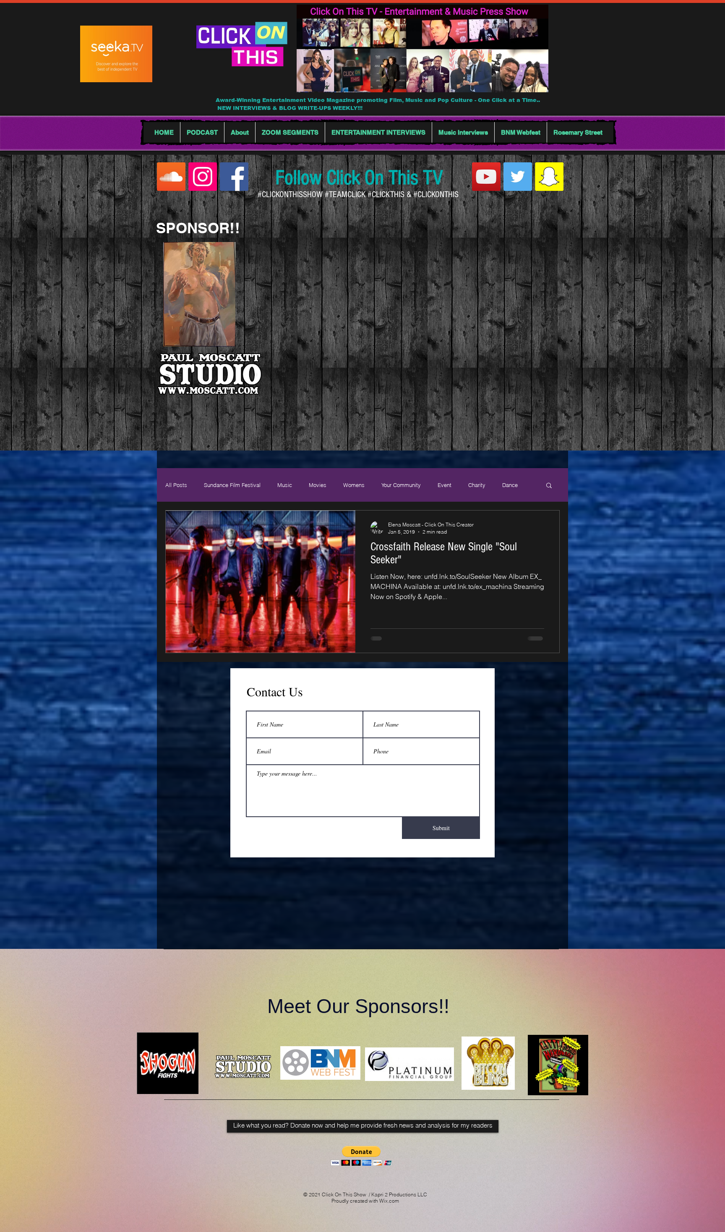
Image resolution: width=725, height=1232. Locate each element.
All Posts (176, 485)
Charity (476, 485)
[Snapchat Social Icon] (549, 176)
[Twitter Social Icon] (517, 176)
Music (284, 485)
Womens (354, 485)
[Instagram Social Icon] (202, 176)
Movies (317, 485)
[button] (549, 486)
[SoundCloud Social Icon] (171, 176)
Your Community (401, 485)
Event (444, 485)
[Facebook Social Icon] (234, 176)
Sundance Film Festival (232, 485)
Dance (510, 485)
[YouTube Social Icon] (486, 176)
